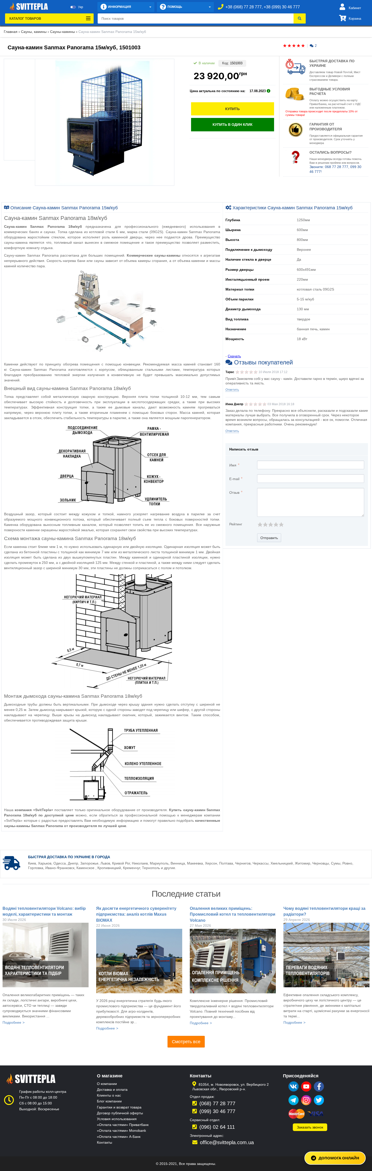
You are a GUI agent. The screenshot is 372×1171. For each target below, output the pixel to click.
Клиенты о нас (109, 1095)
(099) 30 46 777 (217, 1111)
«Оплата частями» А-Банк (118, 1137)
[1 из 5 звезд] (259, 524)
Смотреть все (186, 1041)
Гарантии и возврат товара (119, 1107)
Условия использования (117, 1119)
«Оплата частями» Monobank (121, 1130)
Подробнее (12, 1022)
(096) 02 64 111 (217, 1127)
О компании (107, 1084)
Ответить (232, 390)
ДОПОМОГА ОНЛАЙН (339, 1157)
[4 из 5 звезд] (275, 524)
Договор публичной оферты (120, 1113)
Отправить (269, 538)
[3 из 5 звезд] (270, 524)
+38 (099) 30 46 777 (282, 7)
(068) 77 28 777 (217, 1103)
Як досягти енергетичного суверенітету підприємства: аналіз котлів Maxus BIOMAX (136, 914)
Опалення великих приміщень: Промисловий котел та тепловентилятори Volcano (232, 914)
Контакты (104, 1142)
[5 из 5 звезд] (281, 524)
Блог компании (109, 1101)
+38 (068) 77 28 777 (243, 7)
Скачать (234, 356)
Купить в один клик (233, 124)
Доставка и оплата (112, 1089)
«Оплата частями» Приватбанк (123, 1125)
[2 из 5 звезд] (265, 524)
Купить (232, 109)
